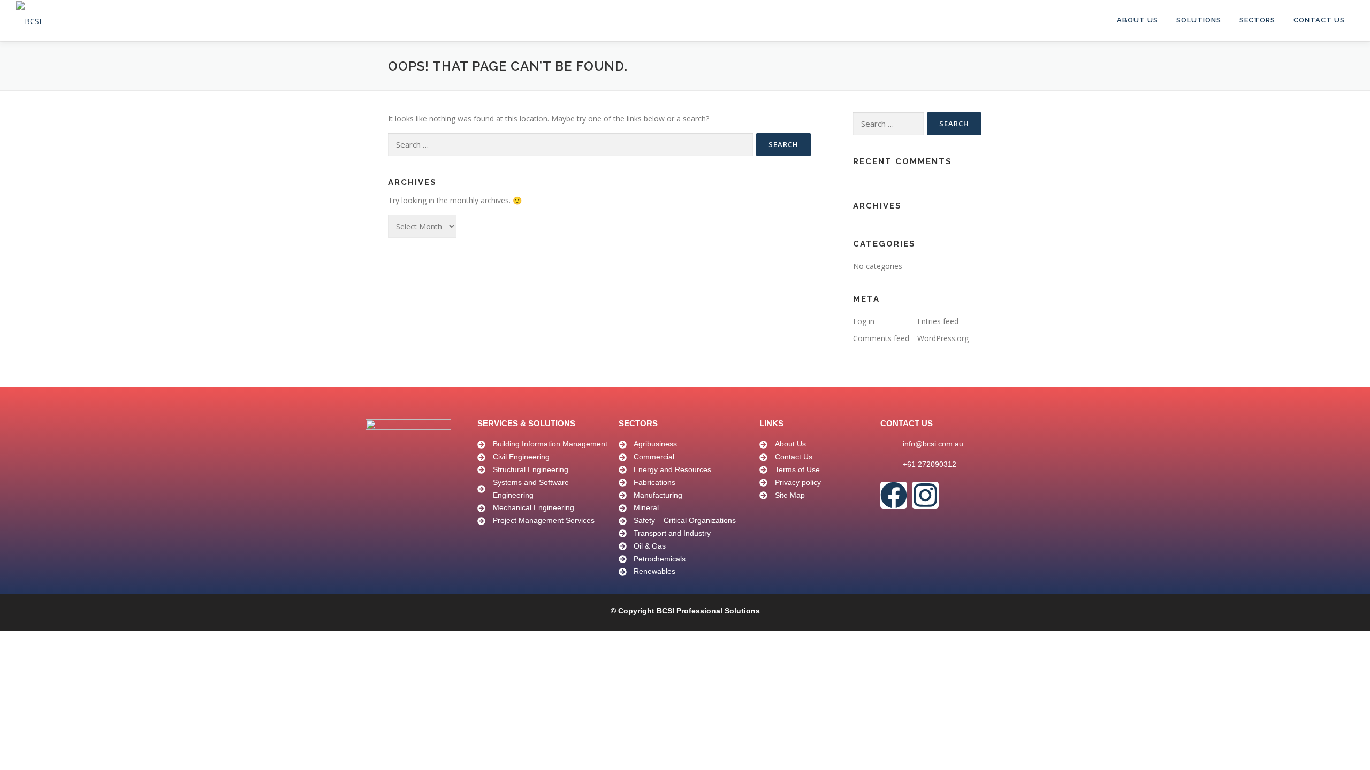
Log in (863, 321)
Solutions (1198, 20)
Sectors (1257, 20)
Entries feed (937, 321)
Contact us (1319, 20)
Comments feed (881, 338)
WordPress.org (943, 338)
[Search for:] (570, 144)
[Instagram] (925, 495)
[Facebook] (893, 495)
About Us (1137, 20)
